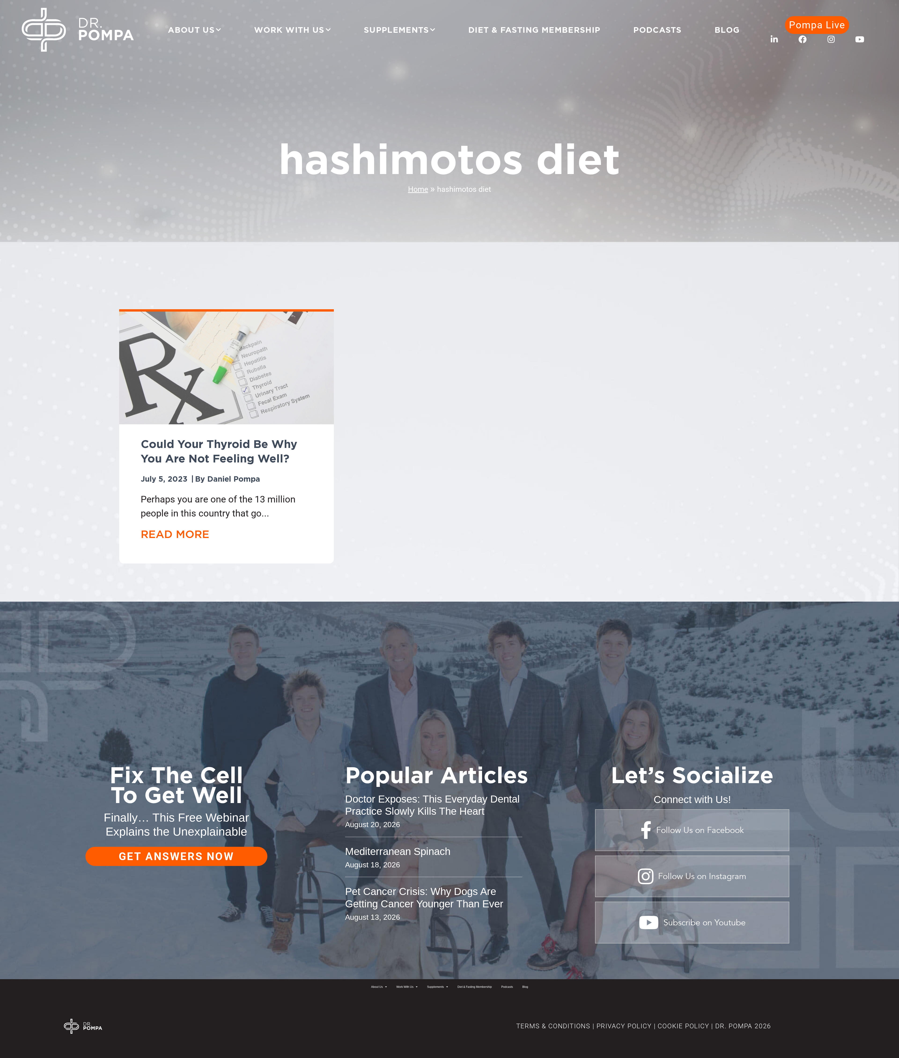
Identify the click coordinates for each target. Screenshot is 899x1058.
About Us (191, 29)
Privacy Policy (624, 1026)
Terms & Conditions (553, 1026)
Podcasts (657, 29)
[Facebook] (802, 39)
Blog (727, 29)
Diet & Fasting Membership (534, 29)
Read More (175, 534)
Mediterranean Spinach (397, 851)
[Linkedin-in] (774, 39)
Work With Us (289, 29)
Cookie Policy (682, 1026)
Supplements (396, 29)
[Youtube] (859, 39)
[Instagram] (831, 39)
